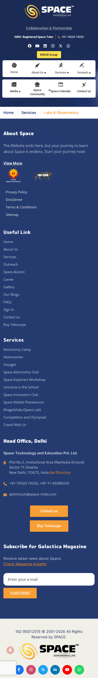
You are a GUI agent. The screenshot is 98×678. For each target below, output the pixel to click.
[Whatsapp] (68, 46)
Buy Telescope (14, 324)
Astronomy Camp (17, 349)
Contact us (84, 91)
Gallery (9, 287)
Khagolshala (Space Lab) (22, 409)
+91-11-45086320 (54, 483)
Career (8, 279)
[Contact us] (84, 85)
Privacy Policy (16, 192)
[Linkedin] (45, 46)
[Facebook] (29, 46)
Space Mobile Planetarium (23, 402)
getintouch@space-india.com (32, 494)
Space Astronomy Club (21, 372)
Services (28, 112)
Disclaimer (14, 199)
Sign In (8, 309)
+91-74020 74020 (23, 483)
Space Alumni (14, 272)
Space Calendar (60, 91)
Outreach (10, 264)
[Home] (14, 66)
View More (12, 163)
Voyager (9, 364)
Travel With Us (14, 424)
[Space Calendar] (60, 85)
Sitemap (12, 214)
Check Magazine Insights (24, 564)
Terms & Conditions (21, 207)
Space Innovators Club (20, 394)
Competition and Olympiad (24, 417)
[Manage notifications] (10, 650)
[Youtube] (37, 46)
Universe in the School (21, 387)
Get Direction (60, 472)
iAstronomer (13, 357)
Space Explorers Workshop (24, 379)
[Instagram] (53, 46)
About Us (10, 249)
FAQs (7, 302)
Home (14, 72)
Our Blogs (11, 294)
